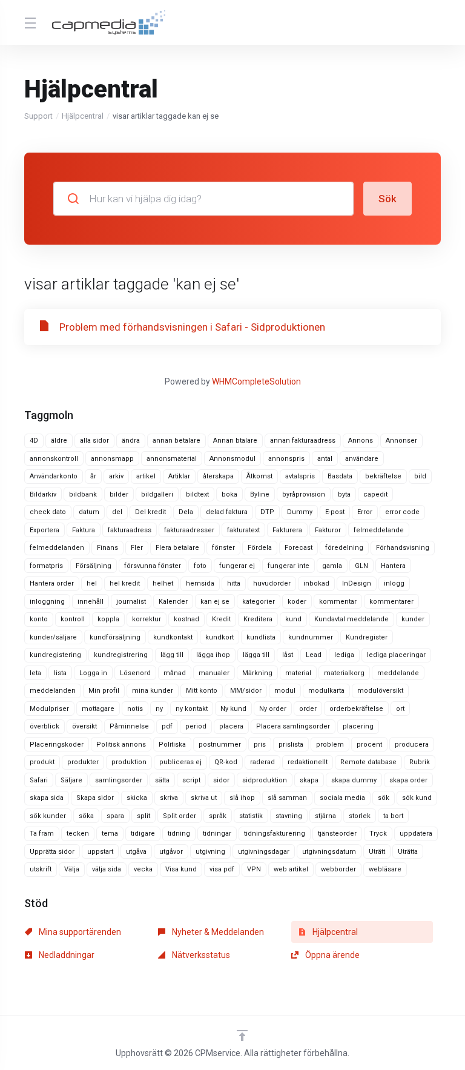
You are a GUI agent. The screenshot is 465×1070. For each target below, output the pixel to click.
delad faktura (227, 512)
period (195, 726)
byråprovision (303, 494)
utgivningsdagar (263, 852)
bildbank (83, 494)
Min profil (103, 691)
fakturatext (243, 530)
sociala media (342, 798)
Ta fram (42, 833)
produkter (83, 762)
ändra (131, 440)
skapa (309, 780)
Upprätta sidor (52, 852)
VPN (254, 869)
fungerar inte (288, 566)
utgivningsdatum (329, 852)
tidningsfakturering (274, 833)
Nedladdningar (65, 955)
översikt (84, 726)
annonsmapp (112, 459)
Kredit (221, 619)
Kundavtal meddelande (351, 619)
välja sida (106, 869)
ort (400, 709)
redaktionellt (308, 762)
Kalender (173, 602)
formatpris (46, 566)
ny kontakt (192, 709)
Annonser (401, 440)
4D (34, 440)
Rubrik (419, 762)
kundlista (260, 637)
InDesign (356, 583)
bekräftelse (383, 476)
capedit (375, 494)
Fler (137, 548)
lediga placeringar (396, 655)
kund (293, 619)
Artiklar (179, 476)
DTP (267, 512)
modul (284, 691)
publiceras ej (180, 762)
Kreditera (257, 619)
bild (420, 476)
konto (39, 619)
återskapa (218, 476)
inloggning (47, 602)
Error (364, 512)
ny (159, 709)
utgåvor (171, 852)
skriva (169, 798)
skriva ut (204, 798)
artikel (146, 476)
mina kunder (152, 691)
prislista (291, 744)
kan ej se (214, 602)
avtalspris (300, 476)
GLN (361, 566)
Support (38, 116)
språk (217, 816)
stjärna (325, 816)
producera (412, 744)
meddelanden (53, 691)
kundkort (219, 637)
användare (361, 459)
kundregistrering (121, 655)
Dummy (299, 512)
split (143, 816)
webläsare (385, 869)
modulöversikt (380, 691)
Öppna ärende (331, 955)
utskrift (40, 869)
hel (92, 583)
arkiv (116, 476)
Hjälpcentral (83, 116)
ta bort (393, 816)
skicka (137, 798)
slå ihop (242, 798)
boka (229, 494)
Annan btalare (235, 440)
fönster (223, 548)
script (191, 780)
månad (174, 673)
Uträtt (377, 852)
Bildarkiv (43, 494)
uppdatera (416, 833)
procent (369, 744)
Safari (39, 780)
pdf (167, 726)
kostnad (186, 619)
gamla (332, 566)
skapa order (408, 780)
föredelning (344, 548)
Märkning (257, 673)
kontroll (73, 619)
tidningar (217, 833)
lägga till (256, 655)
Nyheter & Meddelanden (217, 932)
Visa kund (181, 869)
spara (115, 816)
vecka (143, 869)
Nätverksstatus (200, 955)
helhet (163, 583)
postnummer (220, 744)
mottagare (98, 709)
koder (297, 602)
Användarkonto (54, 476)
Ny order (272, 709)
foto (200, 566)
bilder (119, 494)
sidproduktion (264, 780)
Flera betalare (177, 548)
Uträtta (408, 852)
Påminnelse (129, 726)
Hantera (393, 566)
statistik (251, 816)
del (117, 512)
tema (110, 833)
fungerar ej (237, 566)
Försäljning (93, 566)
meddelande (398, 673)
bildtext (197, 494)
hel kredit (125, 583)
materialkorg (344, 673)
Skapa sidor (95, 798)
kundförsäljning (115, 637)
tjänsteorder (337, 833)
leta (35, 673)
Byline (259, 494)
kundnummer (310, 637)
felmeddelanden (57, 548)
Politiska (172, 744)
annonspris (286, 459)
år (93, 476)
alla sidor (94, 440)
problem (330, 744)
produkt (42, 762)
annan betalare (176, 440)
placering (358, 726)
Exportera (44, 530)
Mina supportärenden (79, 932)
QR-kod (225, 762)
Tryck (378, 833)
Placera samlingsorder (293, 726)
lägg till (171, 655)
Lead (314, 655)
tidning (179, 833)
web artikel (291, 869)
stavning (288, 816)
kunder (412, 619)
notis (135, 709)
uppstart (100, 852)
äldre (59, 440)
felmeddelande (379, 530)
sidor (221, 780)
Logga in (93, 673)
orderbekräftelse (356, 709)
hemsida (200, 583)
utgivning (210, 852)
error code (402, 512)
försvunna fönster (152, 566)
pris (260, 744)
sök (383, 798)
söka (86, 816)
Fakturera (287, 530)
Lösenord (135, 673)
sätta (162, 780)
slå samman (287, 798)
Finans (107, 548)
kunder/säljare (53, 637)
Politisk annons (121, 744)
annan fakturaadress (302, 440)
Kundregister (367, 637)
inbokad (316, 583)
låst (287, 655)
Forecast (298, 548)
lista (60, 673)
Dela (186, 512)
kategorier (258, 602)
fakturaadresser (189, 530)
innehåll (91, 602)
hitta (233, 583)
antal (324, 459)
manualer (214, 673)
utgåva (136, 852)
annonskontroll (54, 459)
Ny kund (233, 709)
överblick (44, 726)
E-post (335, 512)
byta (344, 494)
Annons (360, 440)
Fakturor (328, 530)
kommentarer (391, 602)
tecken (78, 833)
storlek (360, 816)
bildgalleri (157, 494)
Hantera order (52, 583)
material (298, 673)
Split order (179, 816)
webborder (338, 869)
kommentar (338, 602)
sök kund (417, 798)
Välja (71, 869)
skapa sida (47, 798)
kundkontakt (173, 637)
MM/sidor (246, 691)
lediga (344, 655)
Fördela (260, 548)
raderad (262, 762)
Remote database (368, 762)
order (308, 709)
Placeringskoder (57, 744)
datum (89, 512)
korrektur (146, 619)
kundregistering (55, 655)
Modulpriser (49, 709)
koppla (108, 619)
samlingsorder (118, 780)
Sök (387, 199)
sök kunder (48, 816)
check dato (48, 512)
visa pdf (221, 869)
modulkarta (326, 691)
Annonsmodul (232, 459)
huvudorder (272, 583)
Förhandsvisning (402, 548)
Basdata (340, 476)
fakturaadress (129, 530)
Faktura (83, 530)
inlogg (394, 583)
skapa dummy (354, 780)
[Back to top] (242, 1035)
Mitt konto (201, 691)
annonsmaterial (172, 459)
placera (231, 726)
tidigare (143, 833)
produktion (129, 762)
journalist (131, 602)
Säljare (71, 780)
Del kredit (150, 512)
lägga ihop (213, 655)
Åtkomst (259, 476)
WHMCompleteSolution (256, 381)
